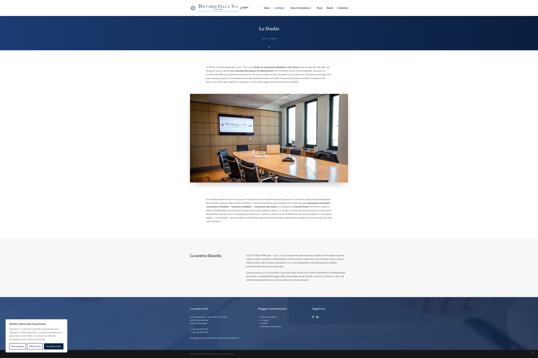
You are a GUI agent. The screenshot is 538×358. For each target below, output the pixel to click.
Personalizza (18, 346)
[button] (313, 317)
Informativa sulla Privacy (271, 327)
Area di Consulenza (269, 317)
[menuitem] (268, 8)
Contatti (264, 323)
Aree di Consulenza (300, 8)
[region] (36, 335)
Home (267, 8)
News (320, 8)
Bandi (330, 8)
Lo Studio (279, 8)
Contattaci (342, 8)
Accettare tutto (53, 346)
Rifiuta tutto (35, 346)
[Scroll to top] (532, 352)
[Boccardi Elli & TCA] (219, 8)
